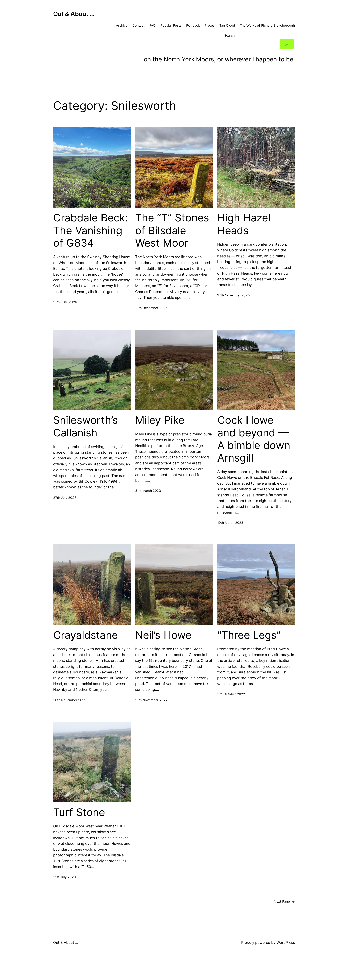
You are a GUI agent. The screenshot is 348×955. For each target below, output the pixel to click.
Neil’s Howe (163, 635)
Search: (229, 35)
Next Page (284, 901)
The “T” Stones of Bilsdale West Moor (172, 230)
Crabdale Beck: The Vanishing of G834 (90, 230)
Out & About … (73, 14)
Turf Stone (79, 812)
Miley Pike (159, 420)
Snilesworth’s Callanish (85, 426)
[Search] (287, 44)
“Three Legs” (249, 635)
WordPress (286, 942)
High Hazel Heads (243, 224)
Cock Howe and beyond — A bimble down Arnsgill (253, 439)
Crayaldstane (85, 635)
